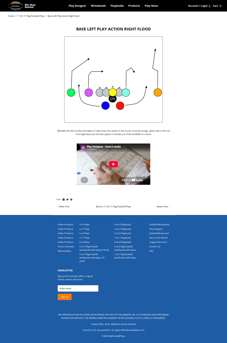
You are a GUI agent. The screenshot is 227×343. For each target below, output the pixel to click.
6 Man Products (65, 233)
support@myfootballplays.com (129, 330)
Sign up (64, 296)
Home (11, 16)
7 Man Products (65, 237)
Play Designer (77, 5)
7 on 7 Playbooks (122, 237)
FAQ (151, 251)
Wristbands (98, 5)
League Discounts (158, 242)
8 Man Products (65, 242)
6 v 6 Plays (84, 233)
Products (134, 5)
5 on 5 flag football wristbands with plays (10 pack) (91, 257)
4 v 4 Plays (84, 224)
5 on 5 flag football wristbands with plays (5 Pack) (94, 248)
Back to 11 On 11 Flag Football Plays (113, 206)
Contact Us (154, 246)
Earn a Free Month (158, 237)
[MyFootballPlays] (21, 5)
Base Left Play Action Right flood (63, 16)
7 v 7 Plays (84, 237)
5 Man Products (65, 229)
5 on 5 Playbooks (122, 229)
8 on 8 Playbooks (122, 242)
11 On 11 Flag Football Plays (31, 16)
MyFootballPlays (117, 336)
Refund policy (64, 251)
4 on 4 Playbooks (122, 224)
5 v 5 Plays (84, 229)
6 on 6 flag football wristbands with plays (125, 248)
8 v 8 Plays (84, 242)
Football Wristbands (159, 224)
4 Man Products (65, 224)
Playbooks (117, 5)
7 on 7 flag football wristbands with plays (125, 256)
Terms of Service (66, 246)
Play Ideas (151, 5)
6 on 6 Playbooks (122, 233)
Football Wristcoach (159, 233)
